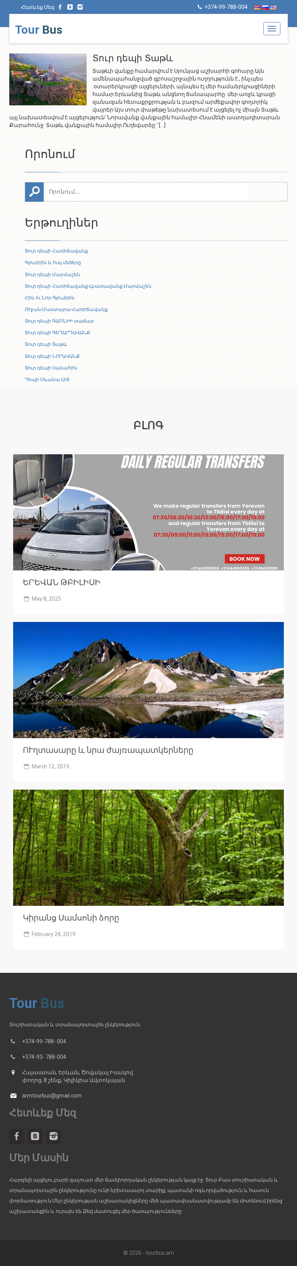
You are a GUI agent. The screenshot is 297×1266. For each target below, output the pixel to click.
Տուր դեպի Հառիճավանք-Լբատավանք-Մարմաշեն (88, 286)
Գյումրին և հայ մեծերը (53, 262)
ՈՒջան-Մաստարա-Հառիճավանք (66, 309)
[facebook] (60, 7)
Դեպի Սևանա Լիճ (47, 379)
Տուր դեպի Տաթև (46, 344)
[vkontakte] (70, 7)
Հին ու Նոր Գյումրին (50, 298)
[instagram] (80, 7)
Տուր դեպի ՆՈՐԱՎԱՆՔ (52, 356)
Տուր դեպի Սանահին (51, 368)
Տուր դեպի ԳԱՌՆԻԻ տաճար (59, 321)
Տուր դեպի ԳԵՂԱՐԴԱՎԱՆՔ (57, 332)
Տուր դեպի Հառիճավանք (56, 251)
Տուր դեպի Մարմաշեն (52, 274)
